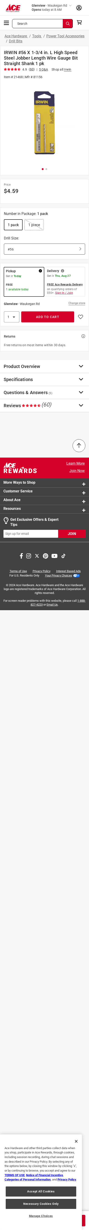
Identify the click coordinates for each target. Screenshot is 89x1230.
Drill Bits (15, 41)
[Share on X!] (37, 555)
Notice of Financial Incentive (44, 1175)
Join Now (77, 471)
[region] (41, 1182)
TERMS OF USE (15, 1175)
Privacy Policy (41, 571)
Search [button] (22, 23)
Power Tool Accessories (65, 36)
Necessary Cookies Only (40, 1203)
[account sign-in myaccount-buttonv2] (78, 8)
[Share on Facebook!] (21, 555)
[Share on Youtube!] (54, 555)
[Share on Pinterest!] (45, 555)
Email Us (52, 604)
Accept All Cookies (41, 1191)
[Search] (68, 23)
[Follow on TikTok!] (63, 555)
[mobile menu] (6, 22)
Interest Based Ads (68, 571)
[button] (44, 123)
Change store (76, 303)
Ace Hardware (16, 36)
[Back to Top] (79, 445)
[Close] (76, 1141)
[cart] (80, 22)
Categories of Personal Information (28, 1179)
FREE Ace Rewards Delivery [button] (65, 284)
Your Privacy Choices (58, 575)
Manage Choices (41, 1216)
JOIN (72, 534)
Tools (37, 36)
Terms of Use (18, 571)
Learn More (75, 463)
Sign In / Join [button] (64, 292)
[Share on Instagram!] (28, 555)
